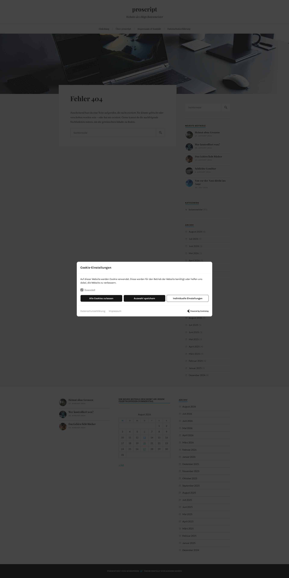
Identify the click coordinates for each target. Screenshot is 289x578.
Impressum (115, 310)
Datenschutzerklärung (92, 310)
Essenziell (90, 289)
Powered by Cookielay (199, 311)
